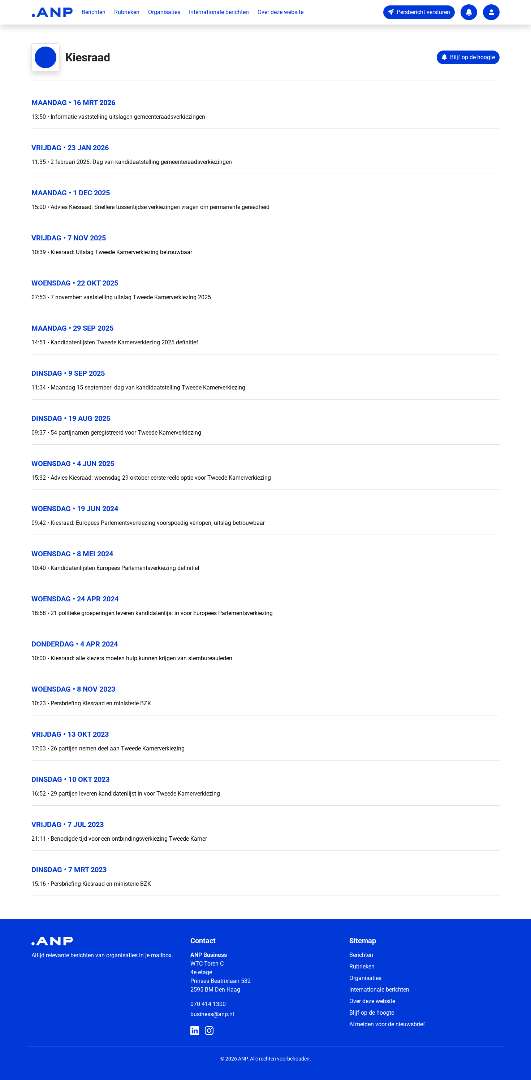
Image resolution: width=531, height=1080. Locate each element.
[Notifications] (469, 12)
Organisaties (164, 12)
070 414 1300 (208, 1004)
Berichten (93, 12)
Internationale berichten (219, 12)
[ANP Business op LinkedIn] (194, 1030)
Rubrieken (126, 12)
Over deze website (280, 12)
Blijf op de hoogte (371, 1012)
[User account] (491, 12)
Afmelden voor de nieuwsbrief (387, 1024)
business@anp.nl (212, 1014)
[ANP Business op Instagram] (209, 1030)
